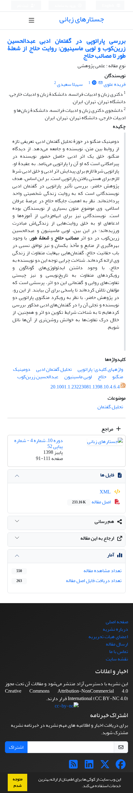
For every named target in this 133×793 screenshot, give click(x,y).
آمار (110, 554)
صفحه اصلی (117, 621)
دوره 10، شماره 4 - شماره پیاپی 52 (38, 443)
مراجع (107, 429)
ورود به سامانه (65, 5)
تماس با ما (118, 651)
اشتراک (16, 747)
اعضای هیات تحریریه (108, 636)
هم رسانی (104, 521)
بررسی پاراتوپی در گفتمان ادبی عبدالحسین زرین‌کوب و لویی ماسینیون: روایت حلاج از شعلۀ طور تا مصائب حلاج (66, 48)
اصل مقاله (92, 501)
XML (106, 492)
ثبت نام (23, 5)
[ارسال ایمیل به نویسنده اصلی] (100, 82)
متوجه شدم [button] (18, 782)
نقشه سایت (117, 659)
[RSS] (73, 766)
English (108, 5)
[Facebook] (120, 766)
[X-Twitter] (104, 766)
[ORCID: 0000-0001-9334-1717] (94, 82)
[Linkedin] (89, 766)
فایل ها (107, 475)
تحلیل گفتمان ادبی (54, 369)
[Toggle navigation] (31, 20)
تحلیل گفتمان (110, 406)
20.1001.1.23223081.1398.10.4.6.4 (85, 387)
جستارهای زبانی (81, 19)
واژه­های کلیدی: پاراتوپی (100, 369)
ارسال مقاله (117, 644)
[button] (80, 786)
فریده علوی (115, 84)
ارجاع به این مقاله (97, 538)
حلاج (102, 376)
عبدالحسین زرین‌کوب (37, 376)
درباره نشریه (115, 629)
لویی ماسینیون (78, 376)
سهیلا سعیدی (70, 84)
